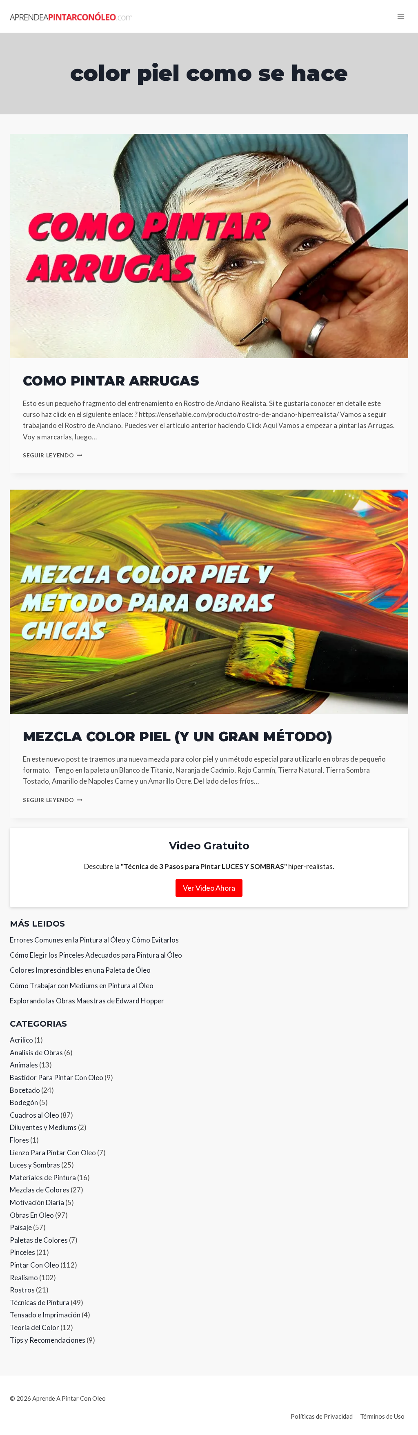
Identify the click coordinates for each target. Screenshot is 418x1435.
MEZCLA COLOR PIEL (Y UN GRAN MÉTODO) (177, 736)
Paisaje (21, 1227)
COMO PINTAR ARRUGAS (111, 381)
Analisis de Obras (36, 1052)
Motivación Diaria (37, 1202)
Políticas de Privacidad (322, 1416)
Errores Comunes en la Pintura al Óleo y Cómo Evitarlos (94, 940)
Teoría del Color (34, 1327)
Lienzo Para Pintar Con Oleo (53, 1152)
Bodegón (24, 1102)
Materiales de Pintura (43, 1177)
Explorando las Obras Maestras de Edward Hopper (87, 1000)
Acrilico (21, 1040)
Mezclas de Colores (39, 1189)
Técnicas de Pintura (39, 1302)
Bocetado (25, 1090)
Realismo (24, 1277)
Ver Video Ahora (209, 887)
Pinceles (22, 1252)
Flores (19, 1140)
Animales (24, 1065)
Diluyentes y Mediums (43, 1127)
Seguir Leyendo (52, 455)
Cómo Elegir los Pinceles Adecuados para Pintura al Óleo (96, 955)
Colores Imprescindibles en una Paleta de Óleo (80, 970)
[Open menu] (400, 16)
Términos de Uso (382, 1416)
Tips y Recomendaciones (47, 1340)
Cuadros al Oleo (34, 1115)
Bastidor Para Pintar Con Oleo (56, 1077)
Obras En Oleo (32, 1215)
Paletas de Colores (39, 1240)
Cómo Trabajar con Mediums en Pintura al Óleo (81, 985)
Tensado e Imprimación (45, 1314)
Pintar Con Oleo (34, 1265)
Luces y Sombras (35, 1165)
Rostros (22, 1290)
